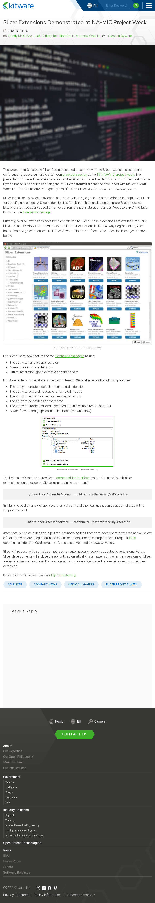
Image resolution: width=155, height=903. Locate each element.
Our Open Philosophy (18, 757)
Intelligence (11, 787)
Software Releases (16, 872)
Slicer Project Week (121, 584)
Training (9, 820)
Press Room (12, 861)
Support (9, 815)
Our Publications (14, 768)
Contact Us (75, 734)
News (7, 850)
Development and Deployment (21, 830)
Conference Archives (80, 895)
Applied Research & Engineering (22, 825)
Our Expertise (12, 751)
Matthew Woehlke (88, 36)
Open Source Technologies (22, 843)
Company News (45, 584)
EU (95, 6)
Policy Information (48, 895)
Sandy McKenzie (20, 36)
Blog (6, 855)
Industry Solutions (16, 810)
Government (11, 777)
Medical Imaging (81, 584)
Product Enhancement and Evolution (24, 835)
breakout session (75, 174)
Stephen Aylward (120, 36)
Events (8, 867)
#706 (132, 538)
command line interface (73, 478)
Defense (9, 782)
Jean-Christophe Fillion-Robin (54, 36)
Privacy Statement (16, 895)
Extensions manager (37, 212)
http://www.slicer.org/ (63, 575)
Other (8, 802)
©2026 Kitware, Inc (16, 888)
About (7, 746)
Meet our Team (13, 762)
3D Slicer (15, 584)
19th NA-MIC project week (115, 174)
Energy (9, 792)
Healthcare (11, 797)
